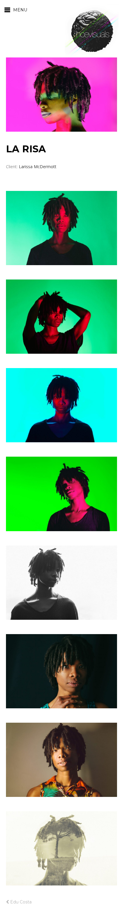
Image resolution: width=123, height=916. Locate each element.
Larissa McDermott (37, 166)
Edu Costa (20, 902)
